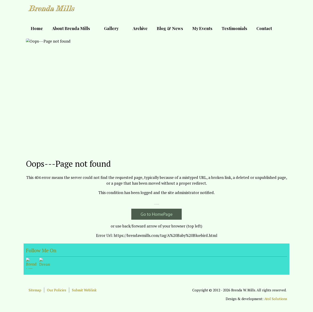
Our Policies (56, 290)
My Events (202, 28)
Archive (140, 28)
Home (37, 28)
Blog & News (170, 28)
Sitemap (35, 290)
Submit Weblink (84, 290)
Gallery (111, 28)
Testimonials (234, 28)
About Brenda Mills (71, 28)
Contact (264, 28)
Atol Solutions (275, 298)
